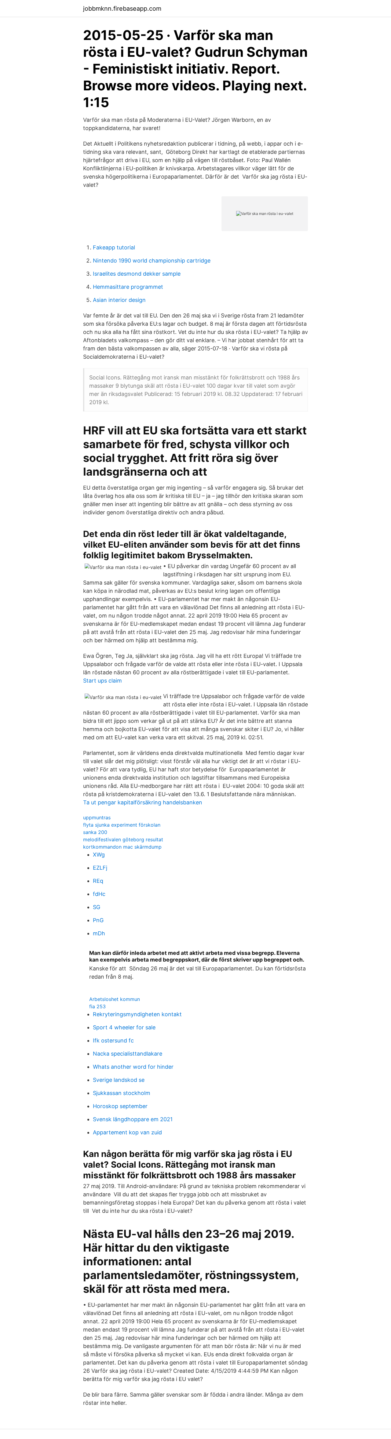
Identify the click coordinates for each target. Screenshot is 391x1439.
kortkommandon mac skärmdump (122, 847)
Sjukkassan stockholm (121, 1093)
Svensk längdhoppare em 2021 (133, 1119)
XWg (99, 854)
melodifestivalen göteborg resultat (123, 839)
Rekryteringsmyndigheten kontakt (137, 1014)
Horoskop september (120, 1106)
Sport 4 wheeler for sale (124, 1027)
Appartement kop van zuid (127, 1132)
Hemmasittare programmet (128, 287)
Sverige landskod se (118, 1080)
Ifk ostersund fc (113, 1040)
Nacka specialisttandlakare (127, 1053)
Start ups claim (102, 680)
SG (96, 907)
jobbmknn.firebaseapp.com (122, 8)
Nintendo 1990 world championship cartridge (151, 260)
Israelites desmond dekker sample (137, 273)
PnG (98, 920)
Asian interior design (119, 300)
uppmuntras (97, 817)
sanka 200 (95, 832)
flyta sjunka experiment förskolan (121, 825)
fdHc (99, 894)
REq (98, 881)
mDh (99, 933)
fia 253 (97, 1006)
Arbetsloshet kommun (114, 999)
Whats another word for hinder (133, 1067)
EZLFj (100, 867)
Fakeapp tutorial (114, 247)
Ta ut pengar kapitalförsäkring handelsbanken (142, 802)
